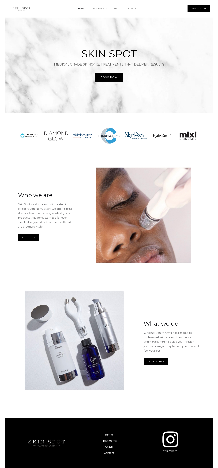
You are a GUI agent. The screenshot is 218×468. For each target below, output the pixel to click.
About (118, 8)
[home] (22, 9)
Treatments (99, 8)
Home (81, 8)
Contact (134, 8)
